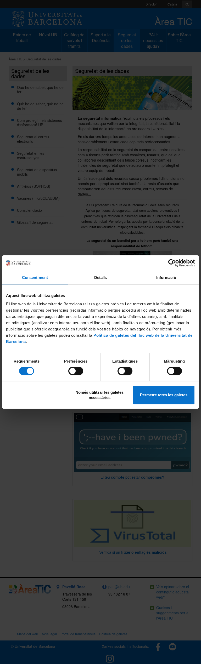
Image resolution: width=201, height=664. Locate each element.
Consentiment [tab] (35, 277)
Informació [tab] (166, 277)
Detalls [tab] (100, 277)
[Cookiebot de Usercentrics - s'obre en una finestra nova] (172, 263)
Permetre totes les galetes (163, 395)
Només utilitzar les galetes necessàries (99, 395)
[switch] (75, 371)
